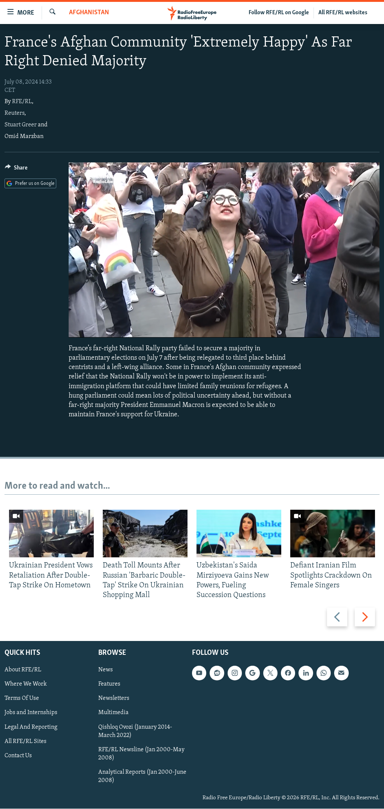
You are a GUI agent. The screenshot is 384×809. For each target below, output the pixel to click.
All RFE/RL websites (343, 13)
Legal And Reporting (30, 727)
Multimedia (113, 713)
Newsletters (113, 699)
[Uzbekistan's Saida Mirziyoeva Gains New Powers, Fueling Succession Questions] (238, 533)
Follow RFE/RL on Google (279, 13)
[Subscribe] (341, 673)
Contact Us (18, 756)
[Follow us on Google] (252, 673)
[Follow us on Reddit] (217, 673)
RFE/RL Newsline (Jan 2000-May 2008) (141, 754)
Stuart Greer (20, 125)
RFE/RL (22, 102)
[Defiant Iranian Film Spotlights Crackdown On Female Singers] (332, 533)
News (105, 670)
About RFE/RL (22, 670)
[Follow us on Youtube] (199, 673)
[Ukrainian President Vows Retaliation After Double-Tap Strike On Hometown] (51, 533)
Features (109, 684)
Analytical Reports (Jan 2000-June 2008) (142, 776)
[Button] (16, 169)
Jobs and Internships (30, 713)
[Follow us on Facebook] (288, 673)
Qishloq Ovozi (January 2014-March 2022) (135, 731)
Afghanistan (89, 12)
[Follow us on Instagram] (235, 673)
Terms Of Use (21, 699)
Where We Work (25, 684)
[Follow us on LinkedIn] (305, 673)
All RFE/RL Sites (25, 741)
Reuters (14, 113)
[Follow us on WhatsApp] (323, 673)
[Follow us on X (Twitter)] (270, 673)
